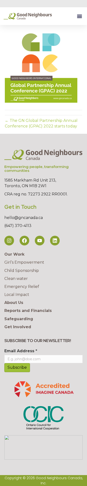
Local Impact (16, 294)
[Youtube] (39, 240)
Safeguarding (18, 319)
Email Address (20, 351)
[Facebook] (24, 240)
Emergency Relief (21, 286)
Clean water (16, 278)
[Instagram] (9, 240)
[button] (79, 16)
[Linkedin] (55, 240)
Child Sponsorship (21, 270)
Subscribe (17, 367)
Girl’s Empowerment (24, 262)
